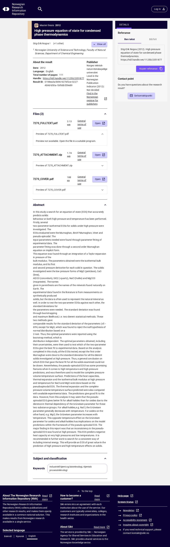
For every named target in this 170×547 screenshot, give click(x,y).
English (32, 536)
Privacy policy (130, 515)
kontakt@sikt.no (140, 533)
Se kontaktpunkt (143, 95)
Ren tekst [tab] (129, 39)
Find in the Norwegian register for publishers (92, 98)
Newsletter (128, 510)
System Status (125, 502)
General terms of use (82, 123)
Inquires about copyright (136, 524)
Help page (123, 495)
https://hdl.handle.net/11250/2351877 (63, 78)
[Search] (40, 9)
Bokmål (8, 536)
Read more (45, 497)
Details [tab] (124, 24)
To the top (87, 491)
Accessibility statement (135, 520)
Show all (101, 44)
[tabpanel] (141, 54)
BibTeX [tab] (153, 39)
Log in (157, 9)
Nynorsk (20, 536)
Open (98, 123)
